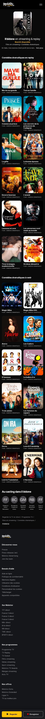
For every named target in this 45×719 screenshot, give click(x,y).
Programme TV (8, 649)
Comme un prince (9, 124)
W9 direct (6, 629)
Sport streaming (8, 665)
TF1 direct (6, 610)
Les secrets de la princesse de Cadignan (31, 126)
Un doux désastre (31, 264)
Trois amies (7, 411)
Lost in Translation (10, 480)
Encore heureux (9, 195)
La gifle (5, 162)
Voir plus (39, 48)
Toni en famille (29, 90)
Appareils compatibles (11, 595)
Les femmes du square (30, 412)
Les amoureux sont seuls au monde (31, 229)
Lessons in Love (9, 228)
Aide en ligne (7, 573)
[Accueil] (8, 4)
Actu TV (5, 674)
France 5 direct (8, 619)
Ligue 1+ (5, 695)
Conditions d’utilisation (11, 586)
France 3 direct (8, 616)
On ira (4, 446)
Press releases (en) (10, 553)
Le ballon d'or (29, 377)
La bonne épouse (30, 162)
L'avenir (26, 195)
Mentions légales (8, 580)
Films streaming (8, 659)
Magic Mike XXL (30, 310)
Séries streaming (8, 662)
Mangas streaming (9, 671)
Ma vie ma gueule (9, 90)
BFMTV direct (7, 635)
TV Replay (6, 653)
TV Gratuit (6, 656)
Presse (5, 549)
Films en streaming (13, 44)
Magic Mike (7, 310)
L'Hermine (27, 480)
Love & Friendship (31, 446)
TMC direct (6, 632)
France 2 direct (8, 613)
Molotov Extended (9, 692)
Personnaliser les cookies (12, 589)
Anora (4, 344)
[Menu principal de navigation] (40, 4)
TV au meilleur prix (9, 698)
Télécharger (6, 592)
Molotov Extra (7, 689)
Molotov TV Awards (10, 668)
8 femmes (6, 377)
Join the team (7, 559)
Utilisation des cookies (11, 583)
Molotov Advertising (10, 556)
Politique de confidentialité (12, 577)
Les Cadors (28, 344)
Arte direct (6, 625)
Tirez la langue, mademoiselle (8, 265)
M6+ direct (6, 622)
